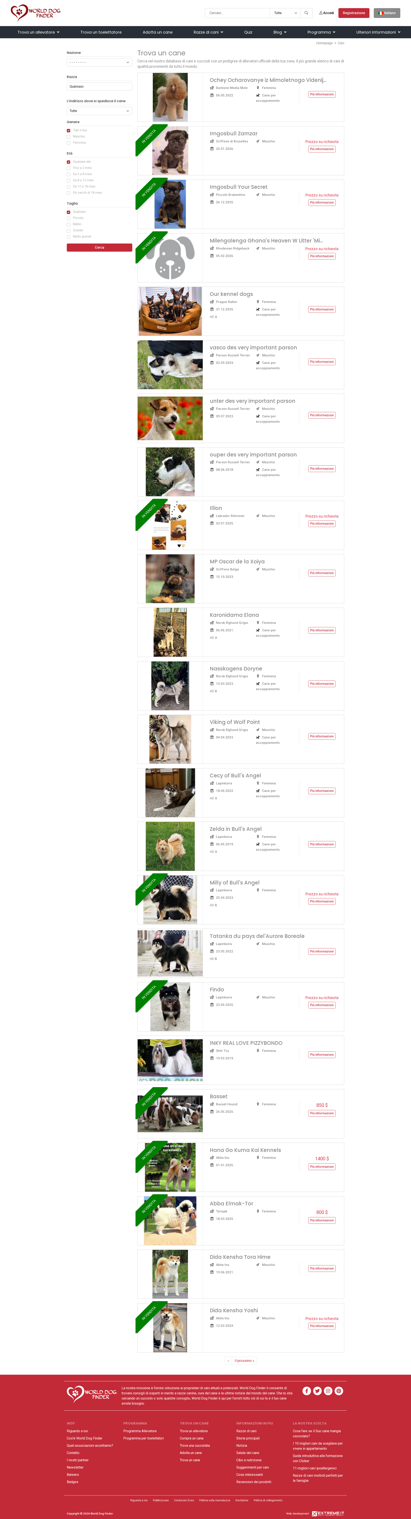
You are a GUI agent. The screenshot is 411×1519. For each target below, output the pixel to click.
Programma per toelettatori (143, 1438)
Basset (219, 1096)
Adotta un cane (158, 32)
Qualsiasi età (82, 162)
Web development (297, 1513)
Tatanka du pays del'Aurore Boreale (257, 936)
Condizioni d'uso (184, 1500)
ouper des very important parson (253, 454)
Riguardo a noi (77, 1431)
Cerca (99, 247)
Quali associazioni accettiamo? (90, 1446)
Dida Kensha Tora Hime (240, 1257)
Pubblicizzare (161, 1500)
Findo (217, 989)
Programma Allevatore (140, 1431)
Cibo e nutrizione (249, 1460)
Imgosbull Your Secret (239, 186)
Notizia (241, 1446)
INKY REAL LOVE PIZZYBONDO (246, 1043)
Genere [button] (73, 122)
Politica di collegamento (268, 1500)
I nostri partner (78, 1460)
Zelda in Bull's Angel (236, 829)
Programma (320, 32)
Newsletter (75, 1467)
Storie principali (248, 1438)
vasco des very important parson (253, 347)
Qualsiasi (79, 212)
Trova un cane (190, 1460)
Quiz (248, 32)
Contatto (73, 1453)
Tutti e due (80, 130)
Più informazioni (322, 94)
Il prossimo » (244, 1361)
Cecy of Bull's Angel (235, 775)
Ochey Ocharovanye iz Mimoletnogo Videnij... (268, 80)
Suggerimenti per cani (252, 1467)
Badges (72, 1482)
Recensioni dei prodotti (253, 1482)
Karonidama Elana (234, 615)
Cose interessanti (249, 1475)
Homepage (324, 43)
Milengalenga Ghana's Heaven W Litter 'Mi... (266, 240)
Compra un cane (192, 1438)
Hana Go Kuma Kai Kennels (245, 1150)
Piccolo (78, 218)
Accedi (328, 13)
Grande (78, 230)
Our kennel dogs (231, 294)
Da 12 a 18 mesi (84, 186)
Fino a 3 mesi (82, 168)
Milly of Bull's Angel (235, 882)
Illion (216, 508)
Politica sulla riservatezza (214, 1500)
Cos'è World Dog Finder (84, 1438)
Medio (77, 224)
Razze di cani (207, 32)
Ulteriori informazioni (376, 32)
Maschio (79, 136)
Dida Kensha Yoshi (234, 1310)
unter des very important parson (252, 400)
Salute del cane (247, 1453)
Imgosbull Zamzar (234, 133)
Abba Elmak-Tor (231, 1203)
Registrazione (354, 13)
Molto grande (82, 236)
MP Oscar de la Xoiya (237, 561)
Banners (73, 1475)
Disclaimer (241, 1500)
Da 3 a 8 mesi (82, 174)
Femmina (79, 143)
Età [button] (69, 153)
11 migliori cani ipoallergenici (315, 1468)
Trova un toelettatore (101, 32)
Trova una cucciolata (195, 1446)
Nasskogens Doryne (236, 668)
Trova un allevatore (37, 32)
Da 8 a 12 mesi (83, 180)
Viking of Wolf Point (235, 722)
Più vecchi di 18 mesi (87, 193)
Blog (278, 32)
